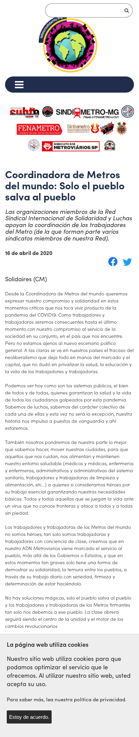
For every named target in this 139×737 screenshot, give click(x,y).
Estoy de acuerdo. (29, 717)
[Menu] (19, 84)
